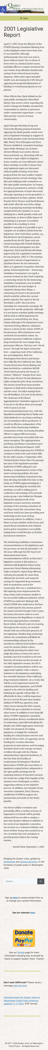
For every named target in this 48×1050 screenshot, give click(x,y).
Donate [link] (20, 952)
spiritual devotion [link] (28, 862)
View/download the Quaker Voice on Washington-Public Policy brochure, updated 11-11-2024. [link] (22, 1000)
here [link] (32, 912)
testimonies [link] (9, 862)
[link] (3, 9)
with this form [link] (20, 985)
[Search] (40, 881)
